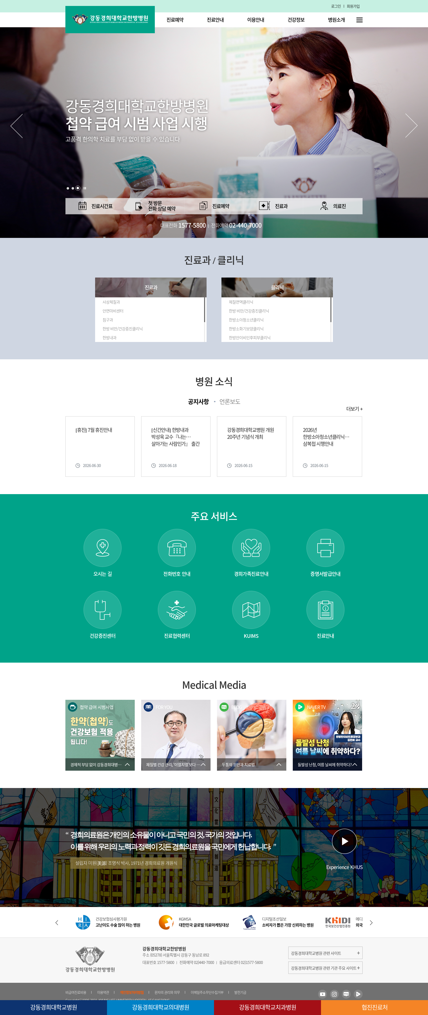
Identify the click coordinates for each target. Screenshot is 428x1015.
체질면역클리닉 (241, 302)
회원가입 (353, 6)
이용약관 (103, 992)
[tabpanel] (214, 119)
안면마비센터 (113, 311)
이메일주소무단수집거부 (207, 992)
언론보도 (229, 401)
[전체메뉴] (359, 20)
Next (411, 125)
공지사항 (198, 401)
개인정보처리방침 (132, 992)
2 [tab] (72, 188)
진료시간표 (101, 206)
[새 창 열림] (322, 994)
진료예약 (174, 19)
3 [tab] (77, 188)
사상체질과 (111, 302)
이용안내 (255, 19)
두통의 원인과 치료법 (238, 764)
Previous (16, 125)
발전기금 (240, 992)
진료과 (281, 206)
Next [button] (371, 922)
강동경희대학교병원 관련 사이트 (316, 953)
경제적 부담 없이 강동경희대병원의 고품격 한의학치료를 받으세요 (102, 764)
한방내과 (109, 337)
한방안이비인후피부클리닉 (249, 337)
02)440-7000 (204, 962)
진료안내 (215, 19)
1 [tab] (67, 188)
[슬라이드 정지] (84, 188)
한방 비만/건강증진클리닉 (123, 329)
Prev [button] (56, 922)
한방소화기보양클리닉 (246, 329)
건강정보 (296, 19)
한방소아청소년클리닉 (246, 320)
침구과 (108, 320)
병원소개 (336, 19)
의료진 (339, 206)
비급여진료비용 (75, 992)
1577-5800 (165, 962)
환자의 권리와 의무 (167, 992)
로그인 (336, 6)
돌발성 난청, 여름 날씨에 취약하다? (325, 764)
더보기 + (354, 408)
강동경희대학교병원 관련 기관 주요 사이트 (323, 968)
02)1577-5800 (252, 962)
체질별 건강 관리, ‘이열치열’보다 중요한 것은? (178, 764)
